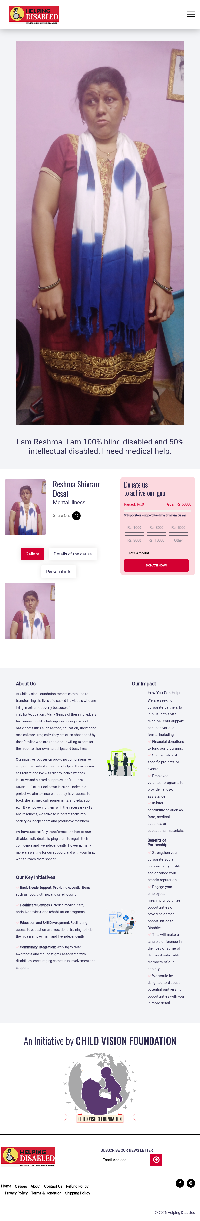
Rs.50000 (179, 504)
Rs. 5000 (178, 527)
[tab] (32, 554)
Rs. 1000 (134, 527)
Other (178, 540)
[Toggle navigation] (191, 14)
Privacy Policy (16, 1193)
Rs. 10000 (156, 540)
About (35, 1186)
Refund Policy (77, 1186)
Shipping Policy (77, 1193)
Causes (21, 1186)
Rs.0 (134, 504)
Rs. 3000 (156, 527)
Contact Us (53, 1186)
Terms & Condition (46, 1193)
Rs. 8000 (134, 540)
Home (6, 1186)
